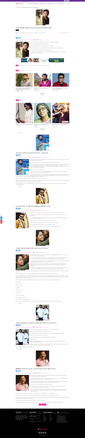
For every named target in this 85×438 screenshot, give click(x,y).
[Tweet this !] (18, 38)
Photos (45, 3)
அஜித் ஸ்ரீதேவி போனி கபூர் (47, 65)
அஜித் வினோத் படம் (35, 65)
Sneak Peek (45, 419)
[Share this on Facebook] (16, 38)
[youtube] (1, 221)
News (32, 3)
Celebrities (41, 3)
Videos (49, 3)
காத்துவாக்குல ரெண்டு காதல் (61, 416)
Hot (55, 3)
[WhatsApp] (20, 38)
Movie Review (36, 3)
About (58, 3)
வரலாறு (20, 100)
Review (50, 415)
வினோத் (28, 70)
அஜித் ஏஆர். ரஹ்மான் (24, 65)
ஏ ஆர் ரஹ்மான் (23, 70)
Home (30, 3)
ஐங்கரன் (63, 418)
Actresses (44, 418)
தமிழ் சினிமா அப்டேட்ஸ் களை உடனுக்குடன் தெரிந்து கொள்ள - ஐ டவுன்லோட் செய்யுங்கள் (32, 157)
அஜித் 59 (20, 65)
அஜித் (20, 70)
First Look (52, 3)
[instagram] (1, 223)
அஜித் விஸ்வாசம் (41, 65)
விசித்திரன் (59, 418)
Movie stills (50, 418)
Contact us (62, 3)
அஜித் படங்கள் (30, 65)
